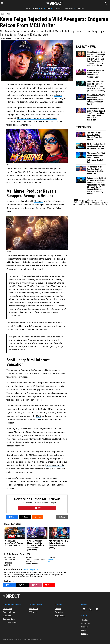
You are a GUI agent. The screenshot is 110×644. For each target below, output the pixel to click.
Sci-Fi (50, 562)
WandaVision (15, 121)
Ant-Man (104, 202)
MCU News (7, 616)
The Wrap (38, 201)
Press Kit (84, 627)
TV (42, 8)
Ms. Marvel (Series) (86, 200)
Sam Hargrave (7, 38)
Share (13, 517)
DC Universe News (10, 622)
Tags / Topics (60, 616)
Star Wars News (9, 619)
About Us (84, 620)
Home (2, 14)
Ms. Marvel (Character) (90, 202)
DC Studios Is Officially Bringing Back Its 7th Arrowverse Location (96, 146)
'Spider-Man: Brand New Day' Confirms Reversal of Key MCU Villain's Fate (95, 170)
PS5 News (33, 612)
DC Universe (57, 8)
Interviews (80, 8)
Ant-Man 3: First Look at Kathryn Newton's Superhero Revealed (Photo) (58, 544)
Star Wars (69, 8)
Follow (10, 585)
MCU (28, 8)
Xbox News (33, 609)
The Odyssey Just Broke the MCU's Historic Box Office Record (94, 136)
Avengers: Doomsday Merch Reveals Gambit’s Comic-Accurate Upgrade (95, 73)
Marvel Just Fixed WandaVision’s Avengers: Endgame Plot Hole (15, 543)
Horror (50, 560)
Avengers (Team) (79, 204)
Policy (83, 630)
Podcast (58, 609)
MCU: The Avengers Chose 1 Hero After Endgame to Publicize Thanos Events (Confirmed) (35, 545)
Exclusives (59, 612)
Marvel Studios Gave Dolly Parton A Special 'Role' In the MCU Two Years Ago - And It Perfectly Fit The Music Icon (96, 114)
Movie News (7, 609)
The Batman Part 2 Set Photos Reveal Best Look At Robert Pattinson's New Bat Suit (96, 157)
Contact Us (85, 623)
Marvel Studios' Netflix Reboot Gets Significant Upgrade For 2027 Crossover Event (96, 99)
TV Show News (9, 612)
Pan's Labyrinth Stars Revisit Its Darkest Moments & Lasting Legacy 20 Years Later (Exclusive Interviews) (96, 86)
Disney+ (91, 204)
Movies (35, 8)
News (48, 8)
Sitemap (84, 634)
